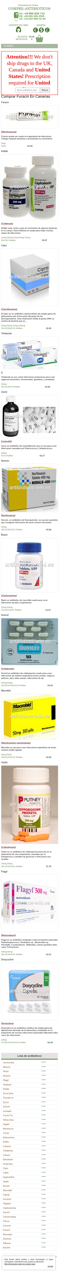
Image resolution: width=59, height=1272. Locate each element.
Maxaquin (7, 1234)
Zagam (6, 1124)
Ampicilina (8, 1164)
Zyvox (4, 392)
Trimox (6, 1221)
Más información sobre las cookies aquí (19, 1264)
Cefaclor (7, 1146)
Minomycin (8, 1128)
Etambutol (7, 1159)
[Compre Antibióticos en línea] (29, 6)
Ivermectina (8, 1062)
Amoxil (6, 1212)
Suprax (6, 1194)
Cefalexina (8, 1150)
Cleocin (6, 1155)
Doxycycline (7, 959)
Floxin (6, 1071)
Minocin (6, 1067)
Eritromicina (8, 1137)
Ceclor (6, 1133)
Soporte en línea (18, 25)
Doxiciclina (8, 1093)
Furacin (5, 102)
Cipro (4, 245)
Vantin (4, 762)
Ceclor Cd (7, 1115)
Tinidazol (7, 1084)
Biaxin (4, 535)
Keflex (6, 1142)
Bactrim (6, 1247)
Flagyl (4, 871)
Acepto (50, 1266)
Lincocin (7, 1225)
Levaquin (7, 1111)
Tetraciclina (8, 1120)
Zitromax (7, 1238)
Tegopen (7, 1203)
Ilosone (6, 1186)
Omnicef (7, 1199)
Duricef (4, 615)
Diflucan (7, 1243)
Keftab (4, 151)
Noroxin (5, 461)
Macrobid (6, 690)
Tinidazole (6, 333)
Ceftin (5, 1172)
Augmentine (8, 1177)
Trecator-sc (8, 1098)
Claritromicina (9, 1208)
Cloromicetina (9, 1217)
